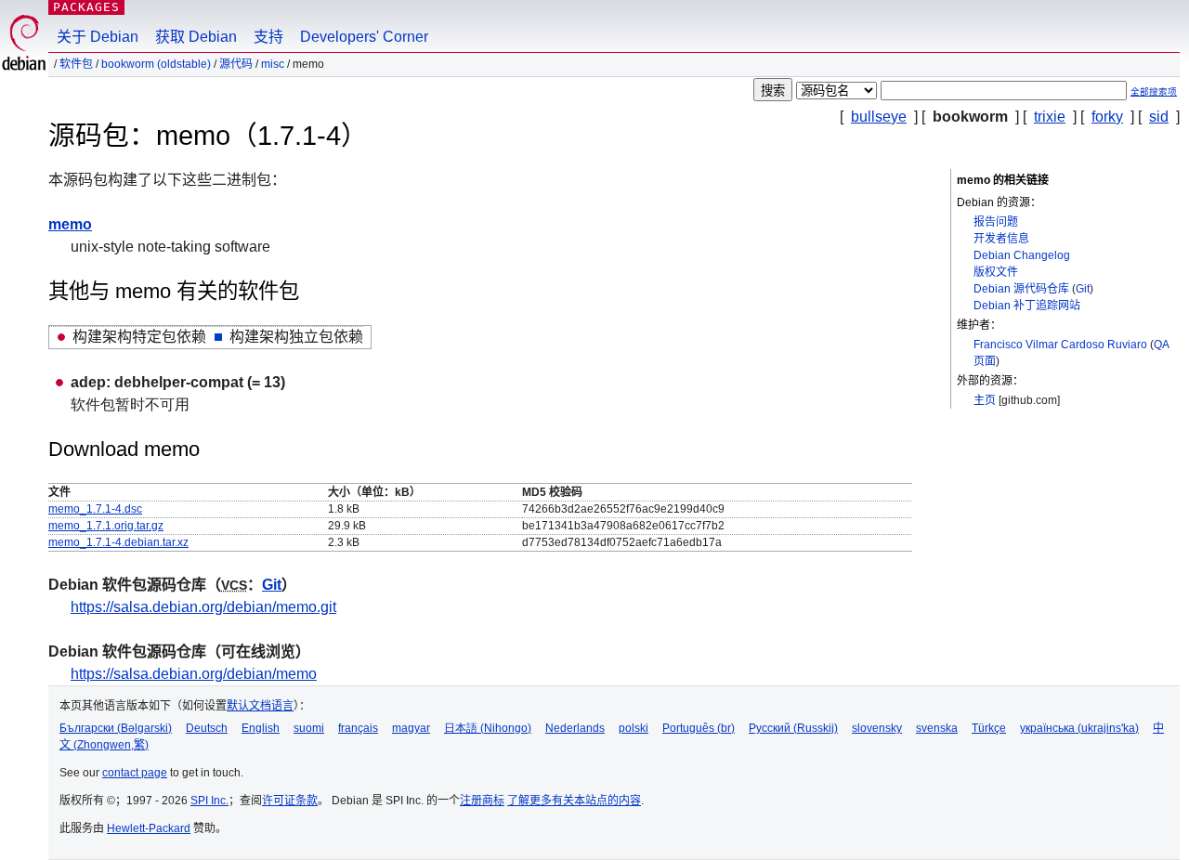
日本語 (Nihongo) (487, 728)
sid (1159, 116)
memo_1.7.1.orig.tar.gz (105, 525)
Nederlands (575, 728)
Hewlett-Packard (148, 828)
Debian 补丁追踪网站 (1026, 305)
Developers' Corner (364, 37)
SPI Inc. (209, 800)
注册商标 (482, 800)
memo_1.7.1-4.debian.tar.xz (118, 542)
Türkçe (989, 728)
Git (1083, 288)
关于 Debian (97, 37)
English (261, 728)
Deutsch (207, 728)
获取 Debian (196, 37)
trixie (1049, 116)
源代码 (236, 64)
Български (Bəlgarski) (115, 728)
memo (70, 224)
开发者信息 (1001, 238)
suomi (309, 728)
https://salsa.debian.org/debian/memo (194, 674)
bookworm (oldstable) (156, 64)
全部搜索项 (1153, 91)
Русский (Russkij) (793, 728)
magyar (411, 728)
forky (1107, 116)
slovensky (877, 728)
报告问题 (995, 221)
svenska (937, 728)
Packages (86, 7)
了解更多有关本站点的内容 (574, 800)
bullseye (879, 116)
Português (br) (698, 728)
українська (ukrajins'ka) (1079, 728)
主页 (984, 400)
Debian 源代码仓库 (1021, 288)
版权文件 (995, 272)
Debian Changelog (1021, 255)
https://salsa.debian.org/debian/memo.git (203, 607)
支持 (268, 37)
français (358, 728)
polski (633, 728)
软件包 (76, 64)
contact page (134, 772)
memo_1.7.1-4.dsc (95, 508)
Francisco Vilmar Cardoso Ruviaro (1060, 344)
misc (272, 64)
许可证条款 (290, 800)
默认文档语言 (260, 705)
